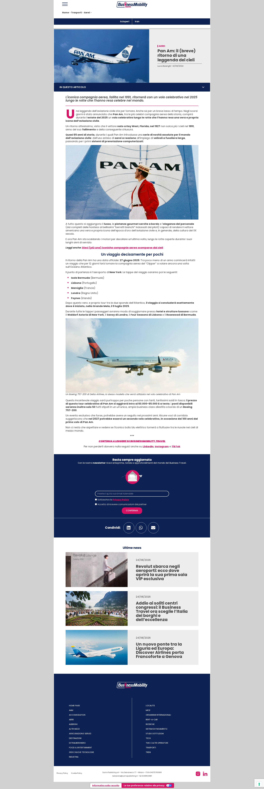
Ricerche (150, 724)
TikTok (176, 446)
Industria (73, 757)
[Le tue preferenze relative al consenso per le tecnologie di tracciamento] (259, 784)
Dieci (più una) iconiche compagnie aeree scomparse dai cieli (122, 247)
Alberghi (73, 724)
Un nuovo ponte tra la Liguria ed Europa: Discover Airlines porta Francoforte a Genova (160, 650)
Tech (148, 738)
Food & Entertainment (80, 747)
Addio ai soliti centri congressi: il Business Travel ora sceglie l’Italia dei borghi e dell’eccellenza (162, 611)
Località (150, 705)
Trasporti (76, 12)
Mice (148, 710)
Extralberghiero (77, 743)
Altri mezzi (74, 729)
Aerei (87, 12)
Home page (74, 705)
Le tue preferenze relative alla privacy (144, 785)
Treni (148, 752)
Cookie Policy (76, 773)
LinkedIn (148, 446)
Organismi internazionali (158, 715)
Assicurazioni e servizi (80, 733)
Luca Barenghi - (165, 66)
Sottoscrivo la (113, 499)
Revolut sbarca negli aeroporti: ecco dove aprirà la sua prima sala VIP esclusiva (161, 572)
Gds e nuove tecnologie (81, 752)
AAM (71, 710)
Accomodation (77, 715)
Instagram (162, 446)
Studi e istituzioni (155, 733)
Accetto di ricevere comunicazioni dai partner (122, 504)
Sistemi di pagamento (156, 729)
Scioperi (124, 21)
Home (65, 12)
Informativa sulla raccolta (105, 785)
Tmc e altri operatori (157, 743)
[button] (203, 87)
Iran (137, 21)
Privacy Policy (121, 499)
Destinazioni (75, 738)
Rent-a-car (152, 719)
